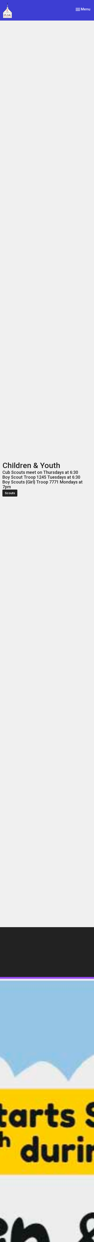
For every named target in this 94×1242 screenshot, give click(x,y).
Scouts (10, 493)
